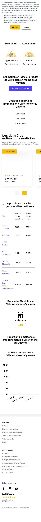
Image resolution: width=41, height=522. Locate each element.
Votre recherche (8, 439)
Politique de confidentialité (11, 460)
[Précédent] (17, 193)
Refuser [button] (26, 27)
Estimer (5, 426)
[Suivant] (24, 193)
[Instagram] (10, 488)
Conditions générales (10, 456)
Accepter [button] (15, 27)
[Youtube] (16, 488)
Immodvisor (5, 501)
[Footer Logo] (9, 483)
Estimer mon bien (19, 88)
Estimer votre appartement (12, 432)
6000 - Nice (6, 235)
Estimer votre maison (10, 429)
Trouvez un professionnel (11, 436)
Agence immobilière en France (13, 463)
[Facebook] (3, 488)
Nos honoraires (8, 473)
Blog (4, 442)
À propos (5, 453)
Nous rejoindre (7, 469)
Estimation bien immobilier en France (16, 466)
